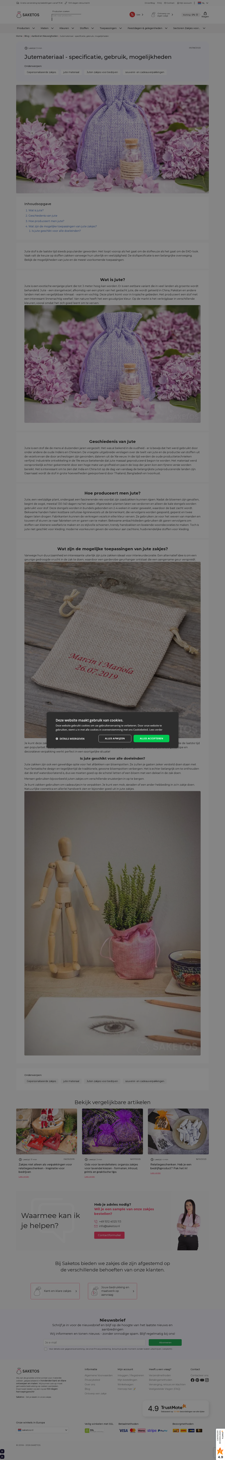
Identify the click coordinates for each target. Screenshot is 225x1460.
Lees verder (155, 729)
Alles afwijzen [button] (115, 738)
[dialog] (112, 730)
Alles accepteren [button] (151, 738)
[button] (70, 738)
